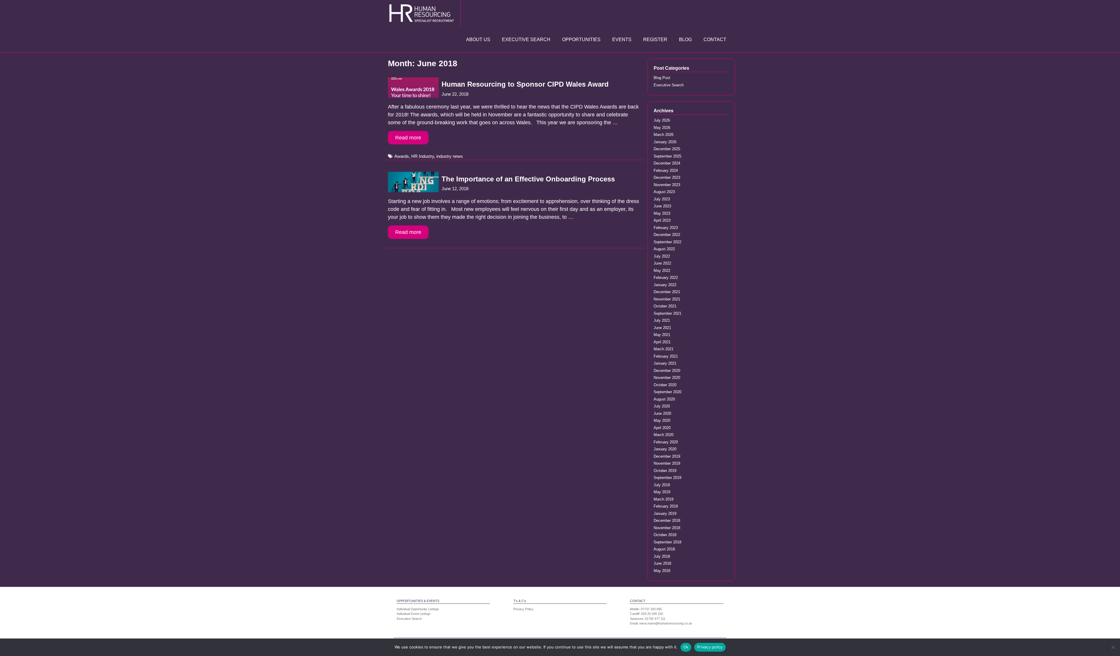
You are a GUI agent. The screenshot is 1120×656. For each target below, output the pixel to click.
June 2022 (662, 263)
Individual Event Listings (413, 613)
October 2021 (665, 306)
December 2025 (667, 149)
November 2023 (667, 185)
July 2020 (662, 406)
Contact (715, 39)
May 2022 (662, 270)
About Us (478, 39)
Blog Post (662, 78)
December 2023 (667, 177)
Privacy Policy (523, 609)
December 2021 (667, 292)
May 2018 (662, 570)
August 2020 (664, 399)
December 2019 (667, 456)
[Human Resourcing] (423, 13)
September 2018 (667, 542)
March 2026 (663, 134)
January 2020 (665, 449)
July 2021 (662, 320)
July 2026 (662, 120)
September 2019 (667, 477)
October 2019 (665, 470)
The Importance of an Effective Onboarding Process (528, 179)
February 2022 (666, 277)
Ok (686, 647)
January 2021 (665, 363)
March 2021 (663, 349)
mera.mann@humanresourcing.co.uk (665, 623)
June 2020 (662, 413)
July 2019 (662, 485)
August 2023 (664, 192)
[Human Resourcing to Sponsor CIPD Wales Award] (413, 96)
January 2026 (665, 142)
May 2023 (662, 213)
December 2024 (667, 163)
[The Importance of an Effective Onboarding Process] (413, 190)
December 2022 (667, 234)
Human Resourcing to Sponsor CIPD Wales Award (525, 84)
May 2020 (662, 420)
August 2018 (664, 549)
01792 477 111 (655, 618)
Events (621, 39)
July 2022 (662, 256)
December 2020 (667, 370)
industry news (449, 156)
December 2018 (667, 520)
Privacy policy (710, 647)
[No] (1113, 647)
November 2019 (667, 463)
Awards (401, 156)
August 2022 (664, 249)
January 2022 (665, 285)
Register (655, 39)
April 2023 (662, 220)
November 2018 (667, 528)
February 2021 (666, 356)
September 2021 (667, 313)
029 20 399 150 (652, 613)
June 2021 (662, 328)
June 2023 (662, 206)
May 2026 (662, 127)
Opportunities (581, 39)
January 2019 (665, 513)
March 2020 (663, 435)
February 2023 (666, 227)
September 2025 (667, 156)
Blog (685, 39)
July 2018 (662, 556)
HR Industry (422, 156)
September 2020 (667, 392)
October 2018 (665, 535)
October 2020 (665, 385)
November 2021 (667, 299)
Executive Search (526, 39)
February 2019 (666, 506)
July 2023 (662, 199)
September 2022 (667, 242)
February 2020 (666, 442)
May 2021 (662, 335)
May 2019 (662, 492)
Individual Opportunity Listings (418, 609)
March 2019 (663, 499)
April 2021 (662, 342)
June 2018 (662, 563)
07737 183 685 (651, 609)
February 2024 (666, 170)
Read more (408, 138)
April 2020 (662, 428)
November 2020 (667, 377)
